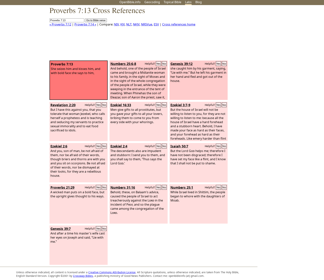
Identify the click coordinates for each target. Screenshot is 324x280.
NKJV (136, 24)
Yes (158, 63)
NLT (128, 24)
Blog (198, 2)
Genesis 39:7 (60, 228)
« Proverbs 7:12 (60, 24)
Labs (188, 2)
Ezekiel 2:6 (58, 146)
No (164, 63)
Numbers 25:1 (181, 187)
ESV (156, 24)
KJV (122, 24)
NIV (116, 24)
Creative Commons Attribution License (112, 272)
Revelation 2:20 (63, 105)
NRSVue (146, 24)
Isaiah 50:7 (179, 146)
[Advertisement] (286, 34)
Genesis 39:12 (181, 63)
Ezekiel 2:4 (118, 146)
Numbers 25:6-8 (123, 63)
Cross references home (178, 24)
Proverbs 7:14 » (85, 24)
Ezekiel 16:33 (120, 105)
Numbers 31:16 (122, 187)
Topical (172, 2)
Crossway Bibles (83, 276)
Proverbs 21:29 (62, 187)
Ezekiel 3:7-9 (180, 105)
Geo (152, 2)
